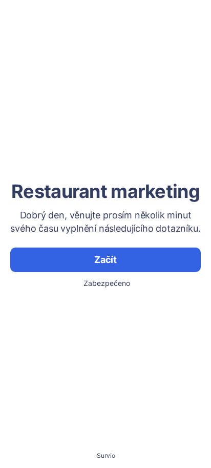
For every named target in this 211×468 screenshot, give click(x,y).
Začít (105, 259)
